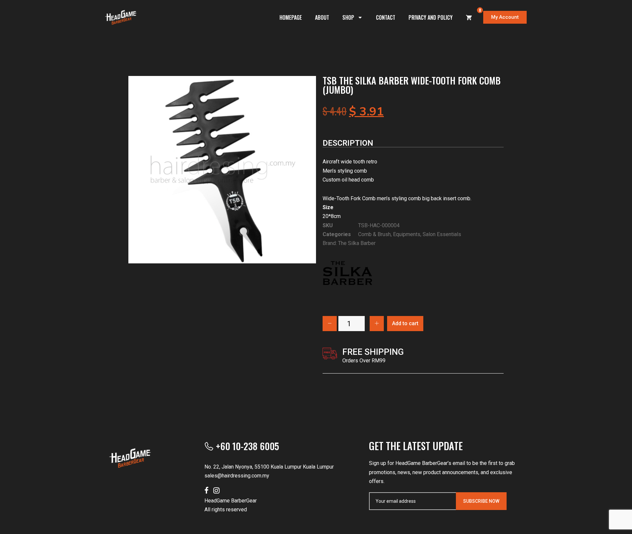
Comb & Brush (374, 234)
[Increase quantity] (377, 323)
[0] (469, 17)
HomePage (290, 17)
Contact (385, 17)
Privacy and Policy (430, 17)
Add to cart (405, 323)
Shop (348, 17)
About (322, 17)
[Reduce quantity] (330, 323)
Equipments (406, 234)
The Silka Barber (357, 243)
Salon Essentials (442, 234)
